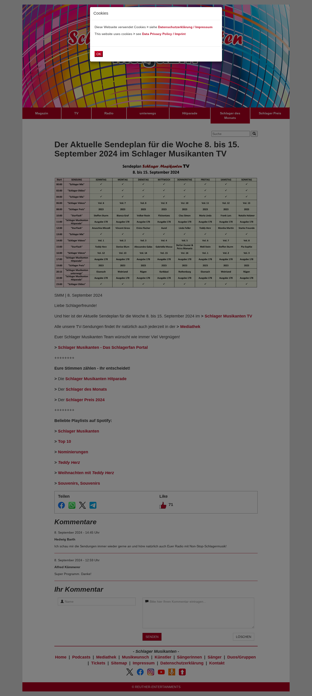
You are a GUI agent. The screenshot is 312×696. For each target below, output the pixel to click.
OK (98, 54)
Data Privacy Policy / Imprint (164, 34)
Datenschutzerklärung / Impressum (185, 27)
